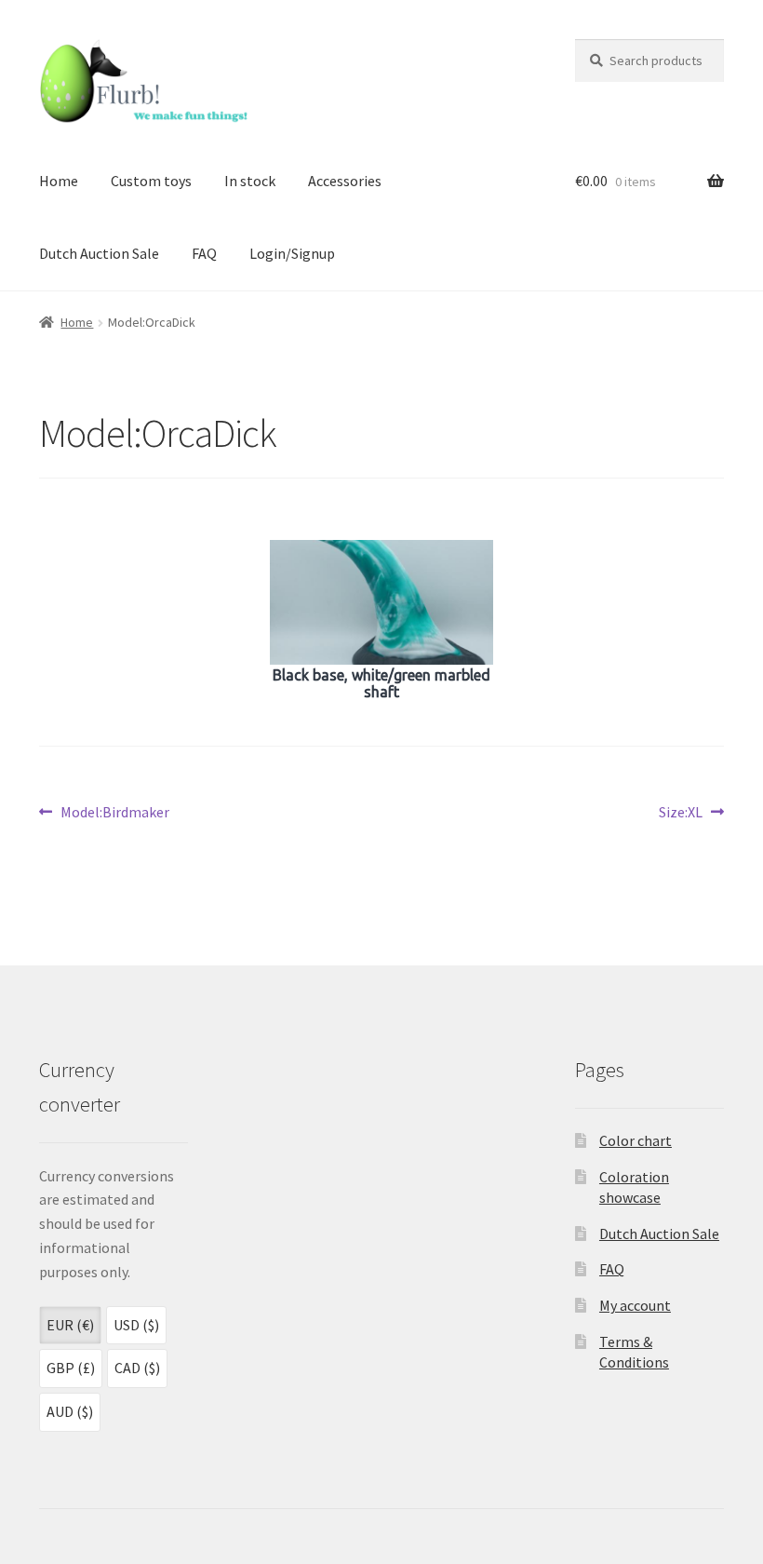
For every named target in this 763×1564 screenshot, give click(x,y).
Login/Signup (292, 253)
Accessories (345, 180)
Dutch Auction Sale (99, 253)
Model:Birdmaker (114, 813)
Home (58, 180)
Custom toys (151, 180)
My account (635, 1305)
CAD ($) (137, 1367)
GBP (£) (71, 1367)
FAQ (204, 253)
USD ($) (136, 1324)
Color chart (635, 1140)
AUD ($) (70, 1411)
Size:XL (681, 813)
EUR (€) (70, 1324)
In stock (249, 180)
